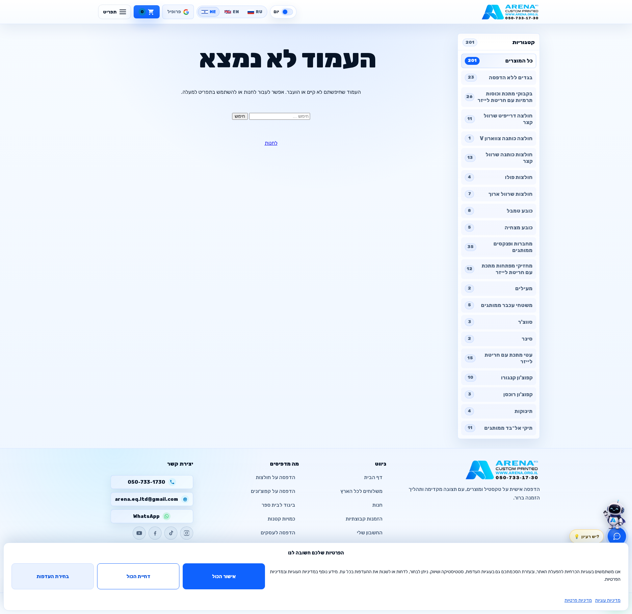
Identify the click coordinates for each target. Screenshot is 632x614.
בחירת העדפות (53, 576)
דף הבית (373, 477)
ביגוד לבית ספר (278, 505)
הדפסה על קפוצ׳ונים (273, 491)
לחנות (271, 143)
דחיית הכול (138, 576)
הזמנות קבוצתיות (364, 519)
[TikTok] (170, 533)
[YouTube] (139, 533)
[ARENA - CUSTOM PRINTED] (510, 12)
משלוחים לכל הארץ (361, 491)
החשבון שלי (369, 533)
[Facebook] (155, 533)
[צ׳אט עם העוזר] (614, 514)
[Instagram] (186, 533)
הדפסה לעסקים (278, 533)
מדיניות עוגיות (607, 600)
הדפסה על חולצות (275, 477)
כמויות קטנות (281, 519)
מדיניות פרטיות (578, 600)
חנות (377, 505)
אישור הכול (224, 576)
